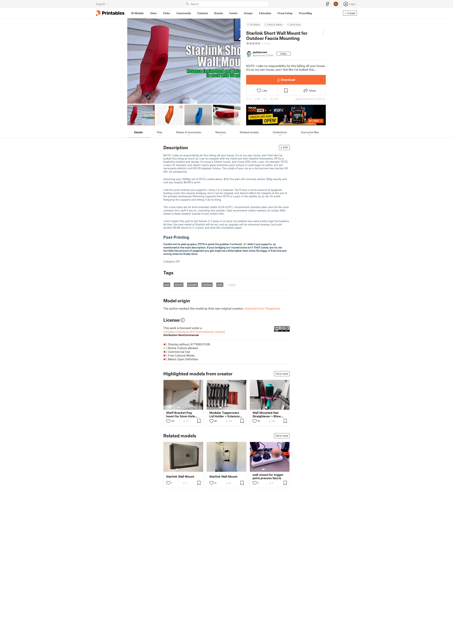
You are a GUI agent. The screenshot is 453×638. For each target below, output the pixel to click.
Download (288, 79)
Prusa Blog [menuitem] (305, 13)
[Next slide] (237, 115)
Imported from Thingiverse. (262, 308)
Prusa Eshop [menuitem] (285, 13)
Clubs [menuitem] (166, 13)
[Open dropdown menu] (323, 32)
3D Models (255, 24)
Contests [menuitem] (202, 13)
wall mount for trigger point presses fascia (268, 476)
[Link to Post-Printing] (191, 237)
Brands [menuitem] (218, 13)
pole (219, 284)
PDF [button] (285, 147)
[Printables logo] (110, 13)
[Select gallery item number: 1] (178, 407)
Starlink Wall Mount (180, 476)
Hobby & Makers (275, 24)
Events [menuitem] (233, 13)
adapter (192, 284)
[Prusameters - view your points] (336, 4)
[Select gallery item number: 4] (187, 407)
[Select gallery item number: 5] (232, 407)
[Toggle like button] (168, 421)
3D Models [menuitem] (137, 13)
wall (166, 284)
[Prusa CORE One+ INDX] (286, 115)
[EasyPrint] (327, 4)
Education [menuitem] (265, 13)
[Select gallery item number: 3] (185, 407)
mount (178, 284)
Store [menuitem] (153, 13)
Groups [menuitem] (248, 13)
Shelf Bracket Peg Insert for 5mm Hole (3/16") (180, 414)
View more (281, 373)
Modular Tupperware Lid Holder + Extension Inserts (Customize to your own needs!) (225, 414)
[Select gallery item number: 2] (182, 407)
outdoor (207, 284)
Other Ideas (295, 24)
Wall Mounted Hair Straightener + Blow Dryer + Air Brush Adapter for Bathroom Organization (268, 414)
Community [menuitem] (183, 13)
